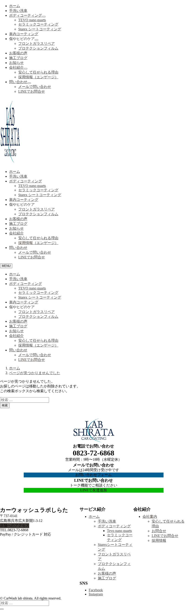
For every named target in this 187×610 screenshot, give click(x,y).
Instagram (96, 594)
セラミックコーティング (38, 24)
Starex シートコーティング (39, 29)
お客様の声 (18, 53)
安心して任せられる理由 (38, 72)
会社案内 (150, 516)
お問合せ (159, 531)
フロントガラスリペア (36, 43)
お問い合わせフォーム (93, 475)
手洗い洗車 (18, 11)
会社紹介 (16, 67)
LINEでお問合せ (31, 91)
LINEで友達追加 (93, 490)
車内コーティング (23, 34)
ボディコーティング (25, 15)
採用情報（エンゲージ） (38, 77)
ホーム (14, 6)
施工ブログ (18, 58)
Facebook (96, 590)
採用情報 (159, 540)
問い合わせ (18, 82)
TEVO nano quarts (32, 20)
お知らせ (16, 63)
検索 (5, 405)
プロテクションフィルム (38, 48)
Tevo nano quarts (119, 531)
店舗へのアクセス (14, 525)
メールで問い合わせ (34, 87)
